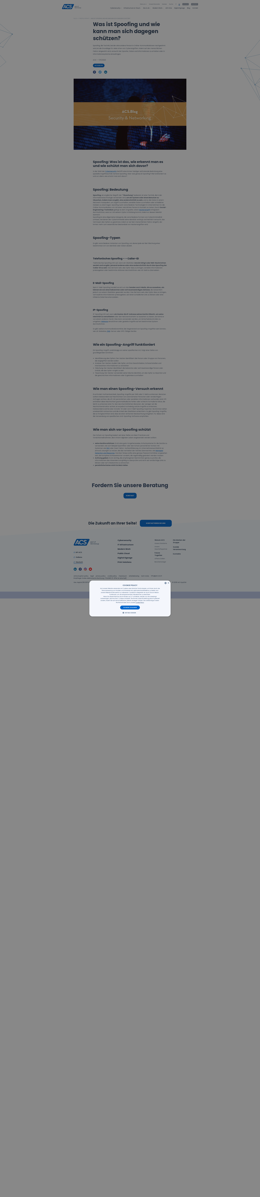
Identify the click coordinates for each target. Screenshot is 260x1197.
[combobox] (166, 583)
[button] (130, 612)
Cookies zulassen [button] (130, 607)
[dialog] (130, 598)
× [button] (168, 583)
